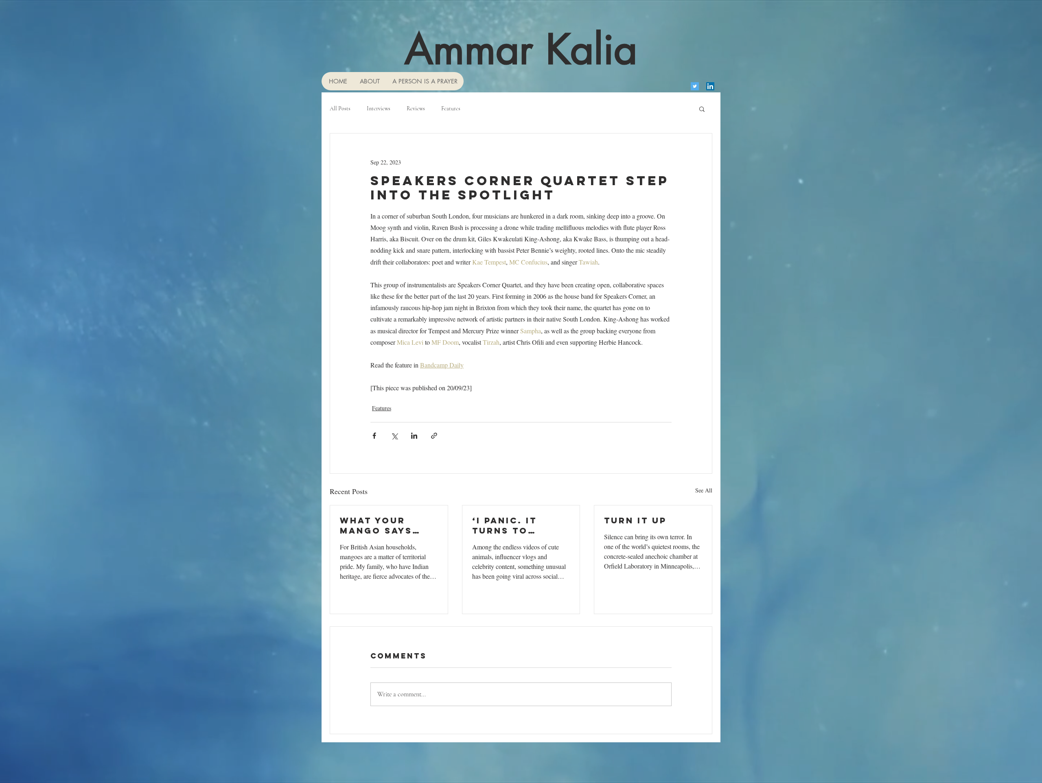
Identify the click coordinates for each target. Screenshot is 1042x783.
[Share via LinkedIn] (414, 436)
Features (450, 108)
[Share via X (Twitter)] (394, 436)
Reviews (416, 108)
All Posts (340, 108)
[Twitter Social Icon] (695, 86)
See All (703, 490)
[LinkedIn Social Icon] (710, 86)
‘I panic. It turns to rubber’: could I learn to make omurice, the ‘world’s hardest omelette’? (521, 525)
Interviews (378, 108)
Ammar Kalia (521, 49)
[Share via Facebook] (374, 436)
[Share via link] (434, 436)
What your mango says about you (376, 525)
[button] (702, 108)
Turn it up (635, 520)
